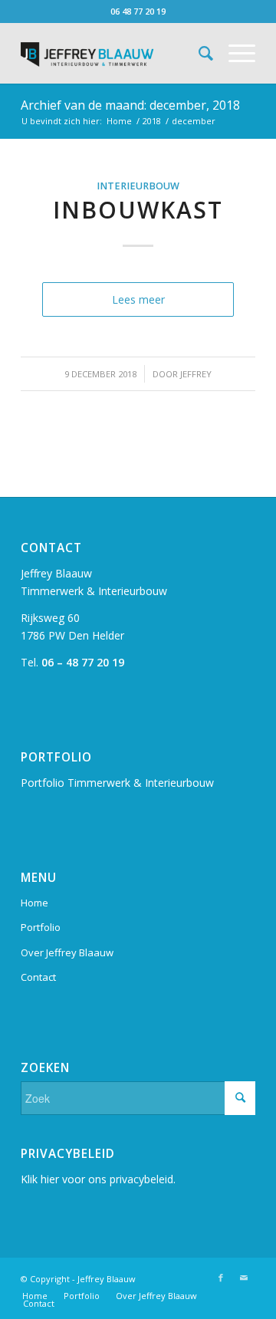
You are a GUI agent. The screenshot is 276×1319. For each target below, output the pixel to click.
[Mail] (243, 1277)
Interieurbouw (138, 185)
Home (119, 121)
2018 (152, 121)
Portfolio (41, 927)
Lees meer (138, 299)
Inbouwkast (138, 209)
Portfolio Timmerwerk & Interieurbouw (117, 782)
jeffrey (196, 374)
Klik (31, 1179)
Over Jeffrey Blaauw (67, 952)
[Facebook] (220, 1277)
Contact (38, 977)
